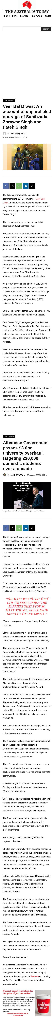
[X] (12, 186)
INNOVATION (9, 100)
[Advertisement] (27, 70)
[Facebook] (6, 186)
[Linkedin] (26, 186)
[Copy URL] (32, 186)
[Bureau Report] (5, 133)
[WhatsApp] (19, 186)
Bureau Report (17, 133)
